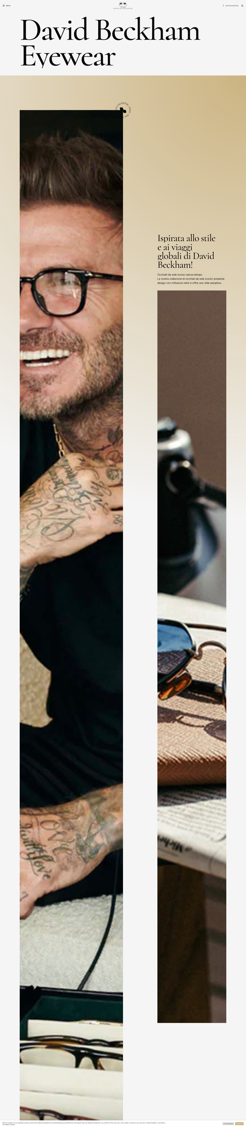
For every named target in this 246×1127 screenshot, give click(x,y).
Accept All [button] (239, 1123)
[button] (7, 6)
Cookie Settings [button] (228, 1123)
